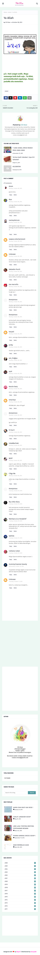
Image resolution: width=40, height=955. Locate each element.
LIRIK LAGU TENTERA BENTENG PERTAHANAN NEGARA (23, 827)
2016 (20, 893)
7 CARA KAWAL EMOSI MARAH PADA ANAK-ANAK (23, 149)
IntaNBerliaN (14, 443)
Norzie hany (13, 387)
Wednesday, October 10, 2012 (16, 566)
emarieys (12, 400)
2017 (20, 890)
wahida (11, 536)
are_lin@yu (13, 358)
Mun (10, 199)
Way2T (18, 951)
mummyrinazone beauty (18, 564)
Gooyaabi (34, 951)
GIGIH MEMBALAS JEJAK (21, 845)
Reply (10, 195)
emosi (9, 12)
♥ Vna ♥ (11, 430)
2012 (20, 906)
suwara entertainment (17, 239)
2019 (20, 884)
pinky (11, 345)
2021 (20, 878)
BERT (11, 458)
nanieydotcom (14, 220)
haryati (11, 332)
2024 (20, 869)
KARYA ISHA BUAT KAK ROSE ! (23, 807)
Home (5, 12)
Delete (15, 195)
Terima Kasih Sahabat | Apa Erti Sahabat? (23, 158)
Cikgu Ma (12, 473)
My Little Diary (14, 502)
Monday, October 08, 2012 (15, 188)
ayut (10, 371)
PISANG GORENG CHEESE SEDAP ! (24, 836)
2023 (20, 872)
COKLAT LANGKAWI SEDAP (22, 817)
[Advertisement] (20, 644)
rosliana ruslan (14, 551)
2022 (20, 875)
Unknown (12, 254)
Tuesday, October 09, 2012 (15, 490)
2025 (20, 866)
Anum (11, 186)
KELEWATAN (17, 166)
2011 (20, 909)
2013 (20, 903)
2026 (20, 863)
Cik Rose (7, 22)
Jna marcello (13, 284)
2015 (20, 896)
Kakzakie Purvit (14, 269)
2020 (20, 881)
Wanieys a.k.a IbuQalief (17, 519)
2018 (20, 887)
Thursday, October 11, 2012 (15, 581)
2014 (20, 900)
